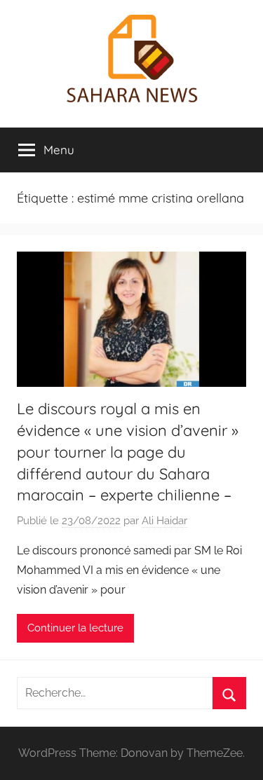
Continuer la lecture (75, 628)
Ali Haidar (164, 520)
